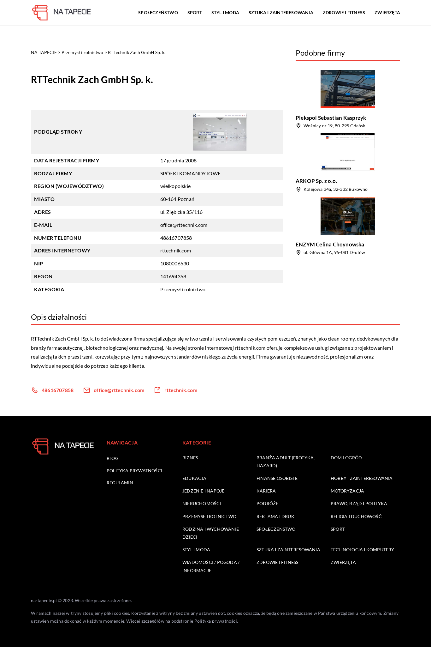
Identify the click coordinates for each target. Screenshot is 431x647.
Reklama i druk (275, 516)
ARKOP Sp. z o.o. (316, 181)
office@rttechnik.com (184, 225)
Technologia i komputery (362, 549)
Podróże (267, 503)
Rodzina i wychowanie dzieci (210, 533)
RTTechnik (42, 339)
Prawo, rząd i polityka (359, 503)
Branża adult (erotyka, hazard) (286, 461)
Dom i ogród (346, 457)
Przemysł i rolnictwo (183, 289)
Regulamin (120, 482)
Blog (112, 458)
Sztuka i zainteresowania (281, 12)
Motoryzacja (347, 490)
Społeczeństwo (158, 12)
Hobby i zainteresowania (362, 478)
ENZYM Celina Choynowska (330, 244)
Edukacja (194, 478)
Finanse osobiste (277, 478)
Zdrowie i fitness (344, 12)
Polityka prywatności (134, 470)
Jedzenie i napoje (203, 490)
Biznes (190, 457)
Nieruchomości (201, 503)
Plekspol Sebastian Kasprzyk (331, 117)
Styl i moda (225, 12)
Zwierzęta (387, 12)
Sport (194, 12)
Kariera (266, 490)
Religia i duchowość (356, 516)
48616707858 (176, 238)
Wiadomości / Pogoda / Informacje (210, 566)
